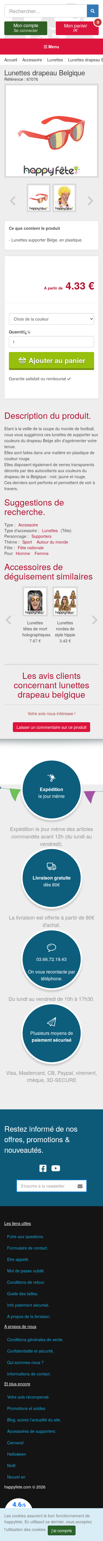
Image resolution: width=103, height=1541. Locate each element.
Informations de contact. (29, 1374)
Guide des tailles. (22, 1293)
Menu (53, 46)
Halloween (16, 1454)
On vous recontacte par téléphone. (51, 975)
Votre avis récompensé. (28, 1397)
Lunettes (50, 530)
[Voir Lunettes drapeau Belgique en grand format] (51, 130)
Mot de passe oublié (25, 1271)
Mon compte (25, 27)
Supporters (41, 536)
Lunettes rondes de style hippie (65, 628)
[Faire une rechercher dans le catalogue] (92, 11)
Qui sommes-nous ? (25, 1362)
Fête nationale (31, 547)
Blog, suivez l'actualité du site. (34, 1420)
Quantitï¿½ (20, 332)
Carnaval (15, 1442)
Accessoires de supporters (31, 1431)
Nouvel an (16, 1477)
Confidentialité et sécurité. (30, 1351)
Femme (42, 553)
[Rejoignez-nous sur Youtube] (55, 1168)
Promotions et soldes (26, 1408)
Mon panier (81, 27)
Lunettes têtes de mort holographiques (36, 628)
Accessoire (28, 525)
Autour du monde (52, 542)
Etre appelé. (18, 1259)
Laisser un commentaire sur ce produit (51, 727)
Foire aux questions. (25, 1236)
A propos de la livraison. (29, 1316)
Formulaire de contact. (27, 1248)
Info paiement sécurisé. (28, 1305)
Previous (12, 200)
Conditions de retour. (26, 1282)
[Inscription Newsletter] (80, 1186)
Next (90, 200)
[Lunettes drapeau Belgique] (39, 198)
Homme (23, 553)
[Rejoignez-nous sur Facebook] (43, 1168)
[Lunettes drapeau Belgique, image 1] (64, 198)
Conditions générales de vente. (35, 1339)
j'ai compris (62, 1530)
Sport (27, 542)
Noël (11, 1465)
